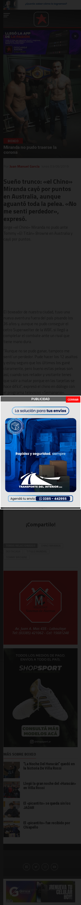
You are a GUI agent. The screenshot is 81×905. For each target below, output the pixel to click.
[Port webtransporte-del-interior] (40, 506)
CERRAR (73, 399)
